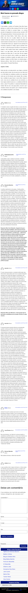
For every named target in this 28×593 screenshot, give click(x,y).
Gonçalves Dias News (9, 569)
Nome (2, 516)
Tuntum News (7, 576)
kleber (6, 407)
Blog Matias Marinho (9, 559)
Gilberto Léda (7, 566)
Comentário (4, 497)
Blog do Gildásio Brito (9, 556)
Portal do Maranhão (8, 561)
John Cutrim (6, 571)
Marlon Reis (6, 574)
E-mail (2, 523)
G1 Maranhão (6, 564)
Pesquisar (3, 543)
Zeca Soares (6, 579)
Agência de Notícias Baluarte (11, 551)
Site (2, 529)
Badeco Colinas (7, 554)
